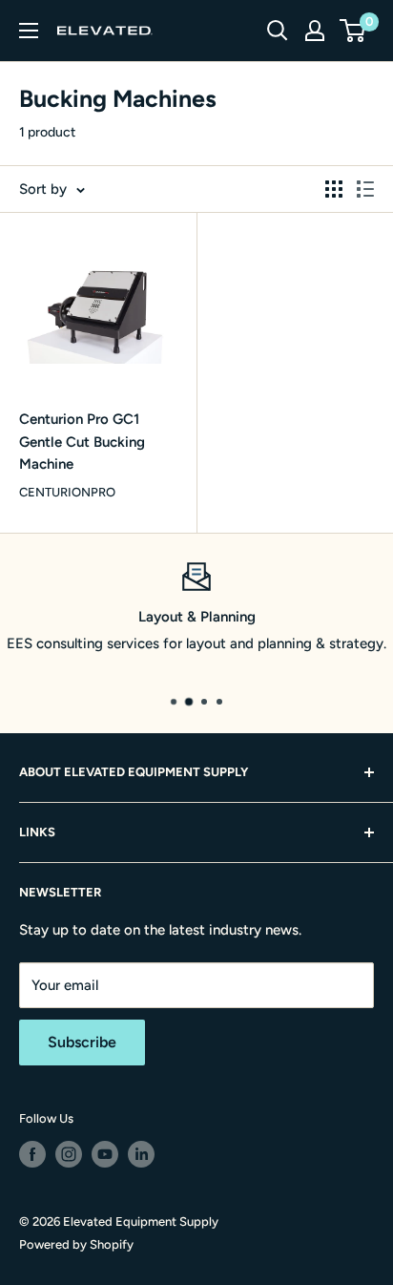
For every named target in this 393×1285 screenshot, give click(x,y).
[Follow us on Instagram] (68, 1154)
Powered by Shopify (76, 1244)
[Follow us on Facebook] (32, 1154)
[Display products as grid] (333, 189)
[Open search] (277, 30)
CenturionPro (67, 492)
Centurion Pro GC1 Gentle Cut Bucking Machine (82, 442)
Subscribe (82, 1042)
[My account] (314, 30)
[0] (353, 30)
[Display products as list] (365, 189)
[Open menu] (28, 30)
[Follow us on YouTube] (105, 1154)
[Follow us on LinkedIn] (141, 1154)
